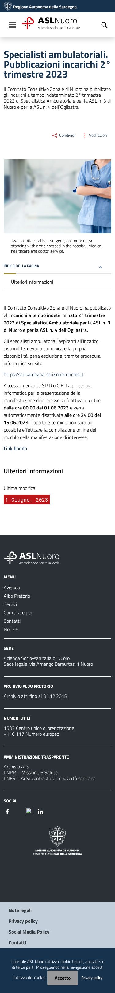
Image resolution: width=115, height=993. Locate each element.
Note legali (20, 910)
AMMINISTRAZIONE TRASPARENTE (36, 756)
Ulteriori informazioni (32, 282)
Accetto (63, 978)
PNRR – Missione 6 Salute (31, 772)
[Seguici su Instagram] (18, 811)
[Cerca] (104, 25)
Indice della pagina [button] (21, 266)
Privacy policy (23, 921)
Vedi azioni (98, 135)
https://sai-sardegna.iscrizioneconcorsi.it (44, 374)
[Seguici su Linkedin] (40, 811)
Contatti (17, 942)
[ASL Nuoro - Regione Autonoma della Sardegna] (35, 556)
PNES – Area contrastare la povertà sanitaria (50, 778)
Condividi (66, 135)
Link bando (15, 448)
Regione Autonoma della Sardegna (45, 7)
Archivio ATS (16, 766)
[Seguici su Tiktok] (29, 811)
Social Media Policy (29, 931)
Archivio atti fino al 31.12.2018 (35, 696)
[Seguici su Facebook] (7, 811)
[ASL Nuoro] (8, 6)
